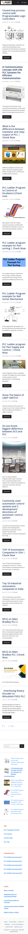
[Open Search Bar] (18, 2)
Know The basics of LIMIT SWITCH (13, 396)
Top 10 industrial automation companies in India (12, 586)
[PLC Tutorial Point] (6, 2)
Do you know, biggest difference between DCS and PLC (12, 430)
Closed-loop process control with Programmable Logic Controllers (14, 14)
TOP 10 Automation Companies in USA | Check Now (13, 552)
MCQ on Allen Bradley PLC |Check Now (13, 654)
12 (9, 726)
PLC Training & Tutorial (11, 830)
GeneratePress (14, 931)
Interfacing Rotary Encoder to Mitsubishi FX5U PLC (13, 693)
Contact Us (21, 922)
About (5, 922)
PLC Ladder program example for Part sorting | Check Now (14, 245)
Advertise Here (18, 927)
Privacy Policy (12, 922)
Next (13, 726)
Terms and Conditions (17, 924)
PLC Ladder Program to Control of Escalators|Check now (13, 192)
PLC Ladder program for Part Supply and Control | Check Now (13, 348)
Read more (7, 57)
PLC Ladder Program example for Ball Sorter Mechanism (13, 296)
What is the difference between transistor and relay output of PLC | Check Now (13, 132)
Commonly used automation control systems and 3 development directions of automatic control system (13, 509)
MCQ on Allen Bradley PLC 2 (10, 620)
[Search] (22, 746)
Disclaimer (7, 924)
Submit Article (9, 927)
